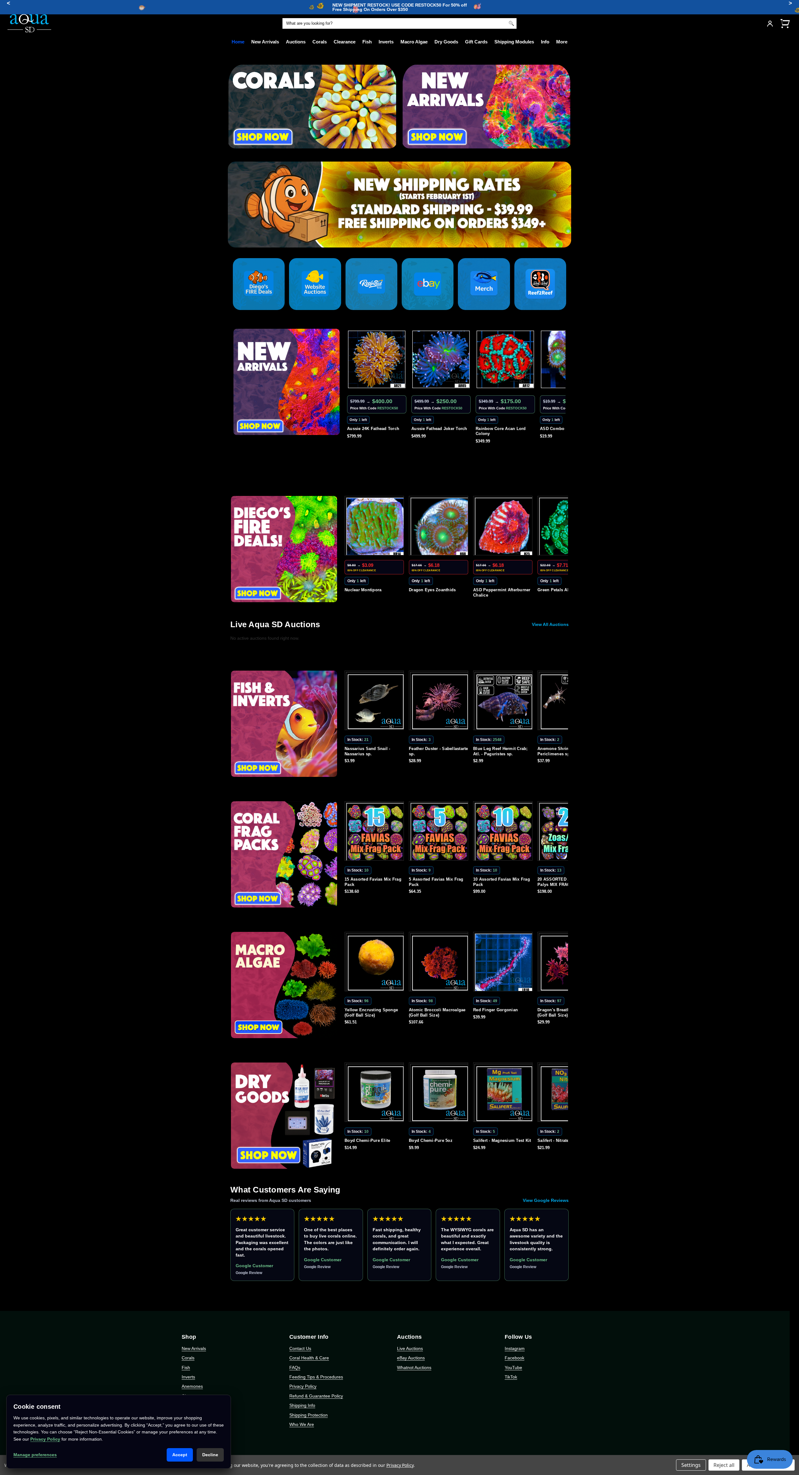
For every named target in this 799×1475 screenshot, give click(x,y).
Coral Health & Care (309, 1357)
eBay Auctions (411, 1357)
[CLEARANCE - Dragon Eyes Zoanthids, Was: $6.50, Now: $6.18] (375, 527)
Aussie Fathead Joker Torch (375, 428)
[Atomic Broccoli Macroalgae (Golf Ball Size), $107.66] (375, 962)
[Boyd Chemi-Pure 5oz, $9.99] (375, 1093)
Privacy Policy (302, 1386)
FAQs (294, 1367)
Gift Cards (476, 41)
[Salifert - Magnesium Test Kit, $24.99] (439, 1093)
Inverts (386, 41)
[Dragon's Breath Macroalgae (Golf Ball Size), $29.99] (504, 962)
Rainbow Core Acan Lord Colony (436, 431)
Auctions (296, 41)
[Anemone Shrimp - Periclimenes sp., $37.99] (504, 701)
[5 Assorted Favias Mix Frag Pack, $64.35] (375, 832)
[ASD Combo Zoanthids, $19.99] (505, 359)
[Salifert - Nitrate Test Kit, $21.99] (504, 1093)
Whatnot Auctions (414, 1367)
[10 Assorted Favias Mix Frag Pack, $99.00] (439, 832)
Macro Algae (414, 41)
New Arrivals (265, 41)
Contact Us (300, 1348)
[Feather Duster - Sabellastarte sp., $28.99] (375, 701)
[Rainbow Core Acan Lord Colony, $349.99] (441, 359)
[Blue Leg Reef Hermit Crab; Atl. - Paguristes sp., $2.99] (439, 701)
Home (238, 41)
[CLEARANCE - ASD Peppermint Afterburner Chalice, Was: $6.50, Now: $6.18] (439, 527)
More (561, 41)
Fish (367, 41)
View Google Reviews (546, 1200)
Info (545, 41)
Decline (210, 1454)
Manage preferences (35, 1454)
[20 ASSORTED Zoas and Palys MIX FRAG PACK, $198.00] (504, 832)
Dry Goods (446, 41)
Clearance (344, 41)
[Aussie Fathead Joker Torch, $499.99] (376, 359)
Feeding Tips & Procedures (316, 1376)
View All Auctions (550, 624)
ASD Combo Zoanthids (499, 428)
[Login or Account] (770, 23)
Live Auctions (410, 1348)
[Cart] (785, 23)
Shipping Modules (514, 41)
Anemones (192, 1386)
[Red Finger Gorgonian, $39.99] (439, 962)
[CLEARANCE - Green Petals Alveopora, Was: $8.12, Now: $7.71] (504, 527)
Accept (179, 1454)
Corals (319, 41)
